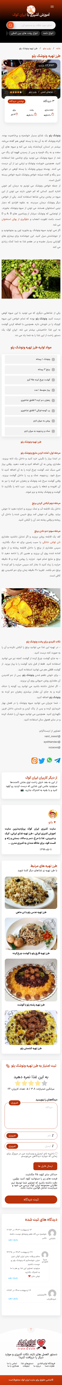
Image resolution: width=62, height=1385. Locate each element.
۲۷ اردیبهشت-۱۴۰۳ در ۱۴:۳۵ (20, 1252)
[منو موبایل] (52, 7)
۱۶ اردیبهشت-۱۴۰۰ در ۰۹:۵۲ (19, 1290)
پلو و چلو (46, 48)
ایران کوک (19, 15)
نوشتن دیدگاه (16, 101)
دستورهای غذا (27, 1363)
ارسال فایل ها (45, 1166)
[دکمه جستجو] (10, 25)
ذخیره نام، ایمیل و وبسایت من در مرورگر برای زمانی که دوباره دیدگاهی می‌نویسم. (32, 1155)
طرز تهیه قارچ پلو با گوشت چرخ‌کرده (31, 953)
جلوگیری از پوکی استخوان (15, 219)
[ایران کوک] (31, 10)
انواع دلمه (48, 33)
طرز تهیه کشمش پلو (31, 1048)
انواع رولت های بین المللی (24, 33)
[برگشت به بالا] (31, 1329)
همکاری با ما (13, 1366)
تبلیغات (26, 1366)
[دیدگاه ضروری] (29, 1126)
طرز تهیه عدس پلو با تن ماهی (31, 912)
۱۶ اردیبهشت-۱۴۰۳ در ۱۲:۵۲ (19, 1229)
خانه (58, 48)
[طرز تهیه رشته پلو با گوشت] (31, 1002)
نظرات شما (50, 1366)
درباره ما (37, 1366)
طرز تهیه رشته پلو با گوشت (31, 1005)
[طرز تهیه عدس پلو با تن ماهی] (31, 910)
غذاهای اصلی (47, 92)
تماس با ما (12, 1363)
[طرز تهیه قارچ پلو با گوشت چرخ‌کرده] (31, 951)
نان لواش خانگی (51, 542)
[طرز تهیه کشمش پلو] (31, 1046)
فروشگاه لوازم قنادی (46, 1363)
